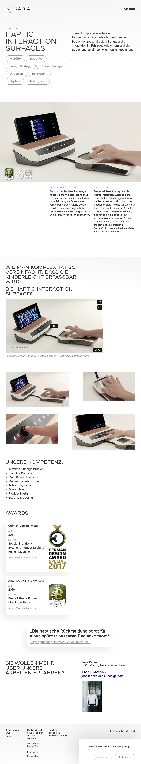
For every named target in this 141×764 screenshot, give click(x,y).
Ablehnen (103, 757)
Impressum (32, 752)
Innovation (39, 74)
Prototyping (37, 81)
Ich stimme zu (124, 757)
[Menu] (132, 9)
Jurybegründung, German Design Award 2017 (60, 642)
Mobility (15, 59)
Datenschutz (33, 755)
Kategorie (13, 540)
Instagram (115, 731)
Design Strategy (20, 66)
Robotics (36, 59)
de (7, 736)
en (10, 736)
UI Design (16, 74)
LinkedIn (125, 731)
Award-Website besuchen (23, 557)
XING (133, 731)
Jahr (10, 531)
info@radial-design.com (54, 731)
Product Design (51, 66)
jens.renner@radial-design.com (103, 676)
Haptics (15, 81)
